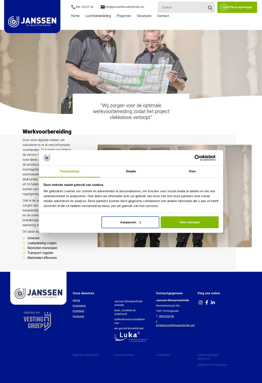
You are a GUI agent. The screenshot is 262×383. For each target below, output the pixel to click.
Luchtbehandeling (98, 16)
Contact (163, 16)
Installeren (78, 311)
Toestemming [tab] (69, 171)
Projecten (124, 16)
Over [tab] (192, 171)
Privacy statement (124, 355)
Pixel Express (220, 364)
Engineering (79, 305)
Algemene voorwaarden (86, 355)
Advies (76, 300)
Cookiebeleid (163, 355)
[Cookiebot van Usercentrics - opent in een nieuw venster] (201, 158)
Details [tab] (131, 171)
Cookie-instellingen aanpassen (208, 357)
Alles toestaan (190, 222)
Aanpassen (128, 222)
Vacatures (144, 16)
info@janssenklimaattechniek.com (175, 325)
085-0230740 (166, 316)
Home (75, 16)
